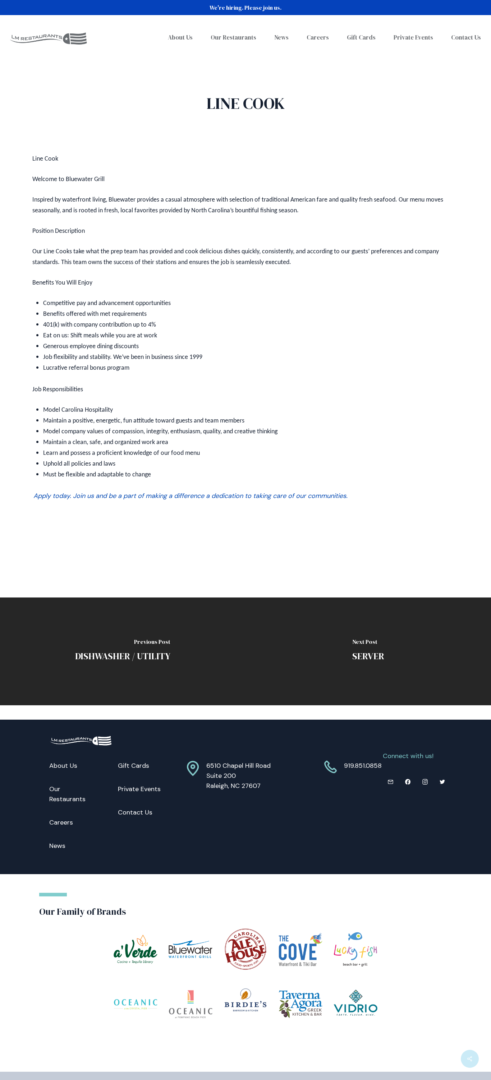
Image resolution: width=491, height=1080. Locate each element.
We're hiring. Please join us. (245, 7)
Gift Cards (133, 765)
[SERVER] (368, 651)
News (57, 845)
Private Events (139, 789)
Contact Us (135, 812)
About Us (63, 765)
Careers (61, 822)
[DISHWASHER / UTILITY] (123, 651)
